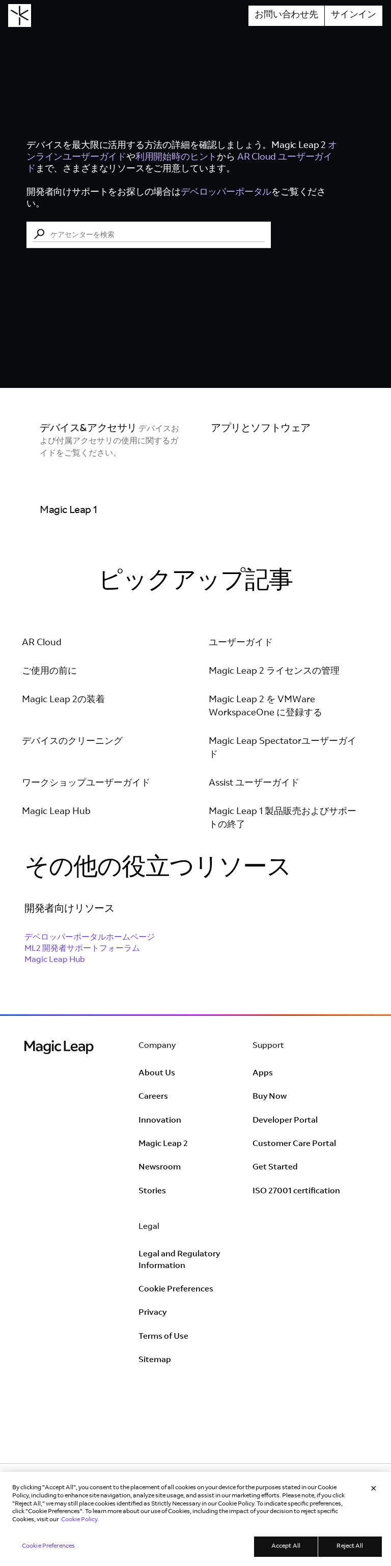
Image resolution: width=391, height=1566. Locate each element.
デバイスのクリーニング (72, 741)
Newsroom (159, 1167)
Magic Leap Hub (56, 812)
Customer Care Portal (294, 1144)
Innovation (159, 1121)
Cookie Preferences (175, 1289)
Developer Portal (285, 1121)
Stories (152, 1191)
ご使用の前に (49, 671)
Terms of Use (163, 1337)
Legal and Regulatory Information (179, 1260)
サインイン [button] (353, 15)
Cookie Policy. (80, 1520)
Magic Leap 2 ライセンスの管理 (274, 671)
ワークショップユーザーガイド (86, 783)
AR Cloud (42, 643)
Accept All (285, 1546)
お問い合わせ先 (286, 15)
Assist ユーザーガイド (254, 783)
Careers (153, 1097)
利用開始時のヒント (176, 157)
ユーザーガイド (241, 643)
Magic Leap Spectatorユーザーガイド (282, 748)
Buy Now (270, 1097)
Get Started (275, 1167)
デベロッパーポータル (226, 192)
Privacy (152, 1313)
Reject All (350, 1546)
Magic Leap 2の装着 (63, 700)
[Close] (374, 1490)
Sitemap (154, 1360)
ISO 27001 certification (296, 1191)
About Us (156, 1073)
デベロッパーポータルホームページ (89, 937)
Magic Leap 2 (163, 1144)
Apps (263, 1073)
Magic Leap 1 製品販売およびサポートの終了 (282, 818)
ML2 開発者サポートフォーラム (82, 949)
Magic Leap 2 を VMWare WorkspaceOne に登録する (265, 707)
